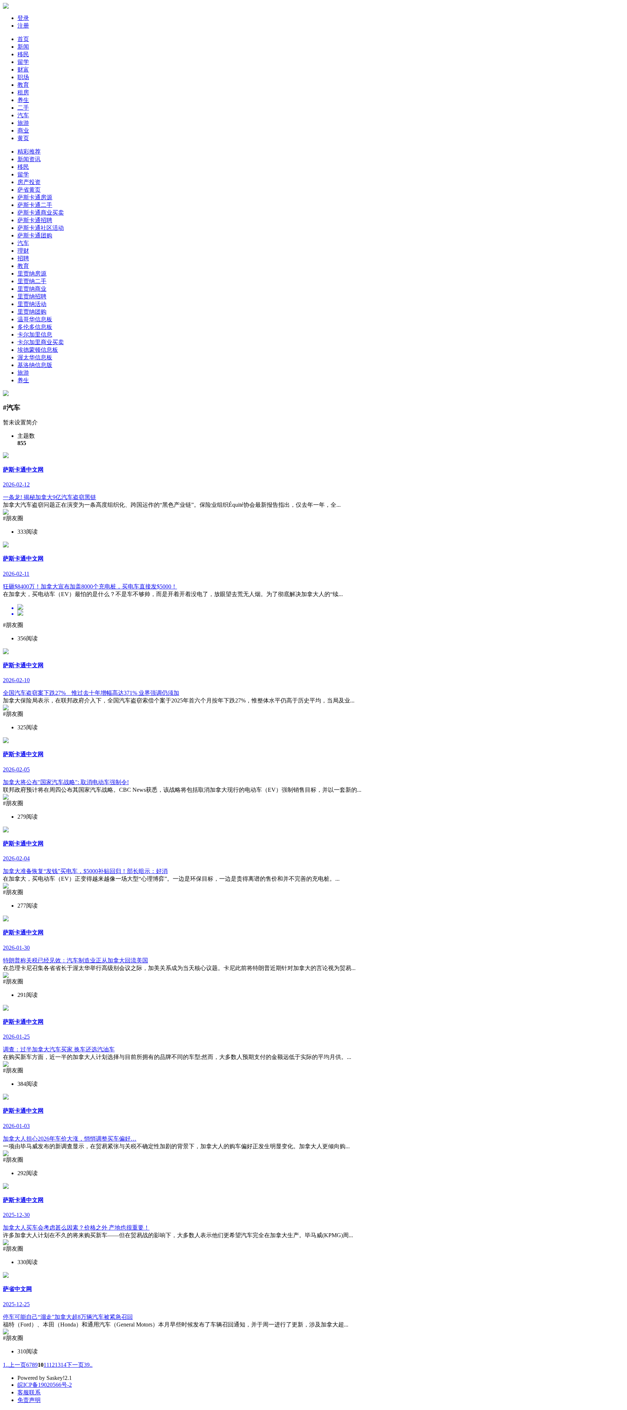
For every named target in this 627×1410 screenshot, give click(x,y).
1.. (6, 1365)
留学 (23, 62)
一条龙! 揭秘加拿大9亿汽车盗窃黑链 (49, 497)
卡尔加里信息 (34, 334)
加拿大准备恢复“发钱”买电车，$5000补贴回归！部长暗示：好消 (85, 871)
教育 (23, 85)
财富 (23, 69)
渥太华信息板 (34, 357)
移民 (23, 54)
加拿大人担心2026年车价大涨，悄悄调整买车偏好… (69, 1139)
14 (63, 1365)
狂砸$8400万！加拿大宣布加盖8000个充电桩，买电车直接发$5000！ (90, 586)
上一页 (17, 1365)
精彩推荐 (29, 151)
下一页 (75, 1365)
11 (46, 1365)
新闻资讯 (29, 159)
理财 (23, 251)
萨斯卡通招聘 (34, 220)
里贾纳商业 (31, 289)
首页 (23, 39)
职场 (23, 77)
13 (58, 1365)
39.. (88, 1365)
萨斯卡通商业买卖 (40, 212)
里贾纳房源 (31, 273)
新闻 (23, 47)
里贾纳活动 (31, 304)
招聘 (23, 258)
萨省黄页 (29, 190)
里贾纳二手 (31, 281)
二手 (23, 108)
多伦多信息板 (34, 327)
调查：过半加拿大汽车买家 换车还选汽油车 (59, 1049)
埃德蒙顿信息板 (37, 350)
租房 (23, 92)
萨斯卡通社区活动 (40, 228)
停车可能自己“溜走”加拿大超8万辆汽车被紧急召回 (68, 1317)
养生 (23, 100)
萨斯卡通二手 (34, 205)
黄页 (23, 138)
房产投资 (29, 182)
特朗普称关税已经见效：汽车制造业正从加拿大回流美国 (75, 960)
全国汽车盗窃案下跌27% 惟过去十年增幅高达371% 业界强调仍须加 (91, 693)
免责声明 (29, 1400)
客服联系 (29, 1392)
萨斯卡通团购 (34, 235)
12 (52, 1365)
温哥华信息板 (34, 319)
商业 (23, 130)
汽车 (23, 115)
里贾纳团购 (31, 312)
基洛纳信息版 (34, 365)
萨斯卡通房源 (34, 197)
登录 (23, 18)
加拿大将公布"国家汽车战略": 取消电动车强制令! (66, 782)
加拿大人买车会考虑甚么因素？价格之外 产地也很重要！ (76, 1227)
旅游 (23, 123)
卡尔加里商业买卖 (40, 342)
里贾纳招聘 (31, 296)
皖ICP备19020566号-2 (44, 1385)
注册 (23, 26)
